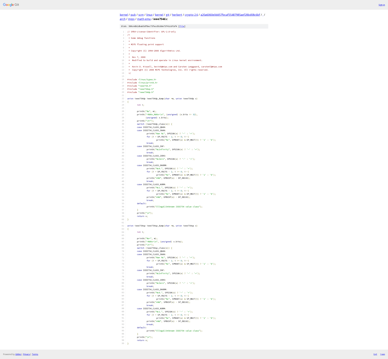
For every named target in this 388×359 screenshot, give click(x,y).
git (167, 14)
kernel (124, 14)
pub (133, 14)
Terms (35, 354)
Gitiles (18, 354)
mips (131, 19)
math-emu (144, 19)
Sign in (382, 4)
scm (141, 14)
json (382, 354)
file (181, 26)
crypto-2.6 (191, 14)
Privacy (26, 354)
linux (149, 14)
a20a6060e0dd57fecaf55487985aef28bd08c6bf (230, 14)
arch (122, 19)
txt (375, 354)
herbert (177, 14)
